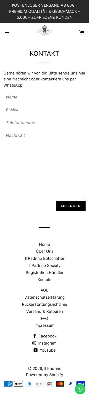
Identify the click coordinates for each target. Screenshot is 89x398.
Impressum (44, 325)
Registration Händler (44, 272)
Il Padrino (52, 368)
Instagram (47, 343)
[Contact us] (80, 389)
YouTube (47, 350)
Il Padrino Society (44, 265)
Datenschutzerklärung (44, 297)
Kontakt (45, 279)
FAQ (44, 318)
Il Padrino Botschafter (44, 258)
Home (44, 244)
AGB (45, 290)
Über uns (44, 251)
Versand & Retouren (44, 311)
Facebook (47, 336)
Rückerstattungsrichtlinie (44, 304)
